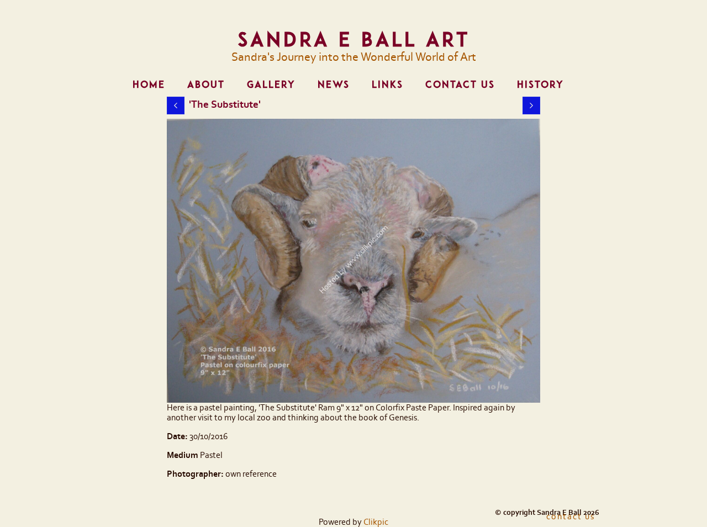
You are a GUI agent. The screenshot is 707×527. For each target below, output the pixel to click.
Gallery (271, 84)
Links (387, 84)
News (334, 84)
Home (149, 84)
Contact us (460, 84)
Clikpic (375, 522)
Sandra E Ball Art (354, 39)
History (540, 84)
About (206, 84)
